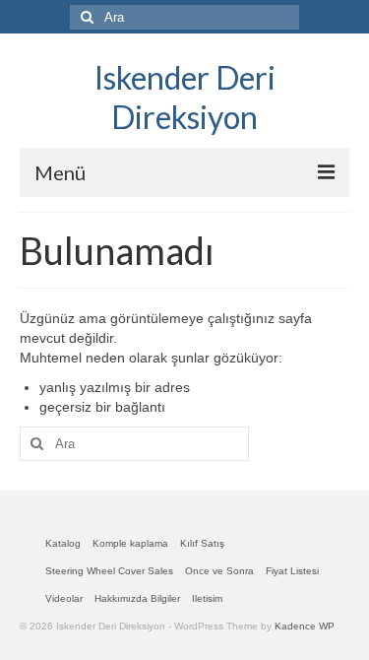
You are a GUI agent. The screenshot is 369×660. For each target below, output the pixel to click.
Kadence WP (305, 626)
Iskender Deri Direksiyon (185, 97)
